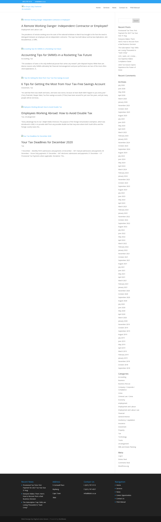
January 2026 (122, 102)
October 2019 (123, 328)
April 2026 (121, 95)
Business (121, 380)
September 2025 (124, 112)
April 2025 (121, 129)
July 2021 (121, 267)
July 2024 (121, 156)
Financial (121, 413)
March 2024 (122, 169)
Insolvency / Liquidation (126, 420)
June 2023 (121, 196)
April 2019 (121, 348)
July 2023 (121, 193)
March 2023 (122, 206)
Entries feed (122, 459)
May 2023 (121, 200)
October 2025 (123, 109)
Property (121, 430)
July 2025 (121, 119)
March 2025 (122, 132)
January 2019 (122, 358)
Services (106, 8)
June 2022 (121, 233)
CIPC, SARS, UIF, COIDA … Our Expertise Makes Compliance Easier (127, 58)
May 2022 (121, 237)
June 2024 (121, 159)
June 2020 (121, 307)
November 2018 (124, 361)
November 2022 (124, 217)
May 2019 (121, 344)
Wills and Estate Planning (127, 447)
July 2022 (121, 230)
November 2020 (124, 291)
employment (122, 403)
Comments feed (124, 463)
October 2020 (123, 294)
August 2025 (122, 115)
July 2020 (121, 304)
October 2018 (123, 365)
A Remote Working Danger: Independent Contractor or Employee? (64, 26)
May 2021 (121, 274)
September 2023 (124, 186)
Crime (120, 393)
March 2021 (122, 280)
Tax (31, 59)
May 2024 (121, 163)
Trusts (120, 440)
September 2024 (124, 149)
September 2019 (124, 331)
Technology (122, 437)
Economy (121, 400)
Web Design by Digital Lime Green (34, 519)
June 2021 (121, 270)
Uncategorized (30, 117)
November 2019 (124, 324)
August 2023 (122, 190)
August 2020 (122, 301)
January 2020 (122, 321)
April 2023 (121, 203)
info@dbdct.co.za (90, 493)
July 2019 (121, 338)
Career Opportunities (123, 495)
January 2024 (122, 176)
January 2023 (122, 213)
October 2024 (123, 146)
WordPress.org (123, 466)
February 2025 (123, 136)
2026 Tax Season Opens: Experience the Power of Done (127, 67)
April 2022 (121, 240)
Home (98, 8)
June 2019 (121, 341)
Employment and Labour (127, 407)
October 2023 (123, 183)
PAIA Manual (135, 8)
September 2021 (124, 260)
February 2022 (123, 247)
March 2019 (122, 351)
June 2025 (121, 122)
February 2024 (123, 173)
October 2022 (123, 220)
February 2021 (123, 284)
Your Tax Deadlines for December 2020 (47, 142)
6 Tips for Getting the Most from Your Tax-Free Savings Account (63, 84)
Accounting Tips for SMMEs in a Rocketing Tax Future (56, 55)
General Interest (124, 417)
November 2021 (124, 254)
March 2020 (122, 318)
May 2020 (121, 311)
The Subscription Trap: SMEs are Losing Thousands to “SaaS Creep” (128, 50)
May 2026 (121, 92)
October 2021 (123, 257)
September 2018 (124, 368)
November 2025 (124, 105)
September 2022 (124, 223)
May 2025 (121, 126)
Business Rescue (124, 384)
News (114, 8)
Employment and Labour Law (31, 30)
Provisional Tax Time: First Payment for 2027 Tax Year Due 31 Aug (128, 33)
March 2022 (122, 243)
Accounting (25, 59)
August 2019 (122, 334)
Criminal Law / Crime (125, 396)
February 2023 (123, 210)
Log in (120, 456)
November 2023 (124, 179)
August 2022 (122, 227)
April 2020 (121, 314)
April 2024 (121, 166)
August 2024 (122, 153)
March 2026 (122, 99)
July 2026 (121, 85)
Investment (25, 88)
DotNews (62, 519)
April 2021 (121, 277)
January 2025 (122, 139)
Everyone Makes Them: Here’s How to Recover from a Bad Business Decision (128, 41)
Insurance (121, 423)
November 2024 (124, 142)
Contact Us (123, 8)
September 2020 (124, 297)
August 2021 (122, 264)
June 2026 (121, 89)
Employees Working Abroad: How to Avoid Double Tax (56, 113)
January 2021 (122, 287)
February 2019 (123, 355)
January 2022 (122, 250)
